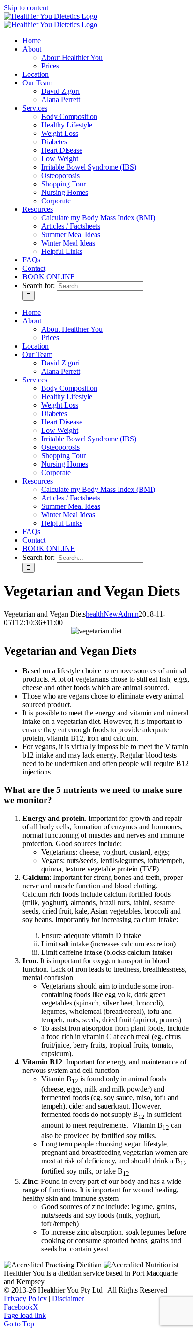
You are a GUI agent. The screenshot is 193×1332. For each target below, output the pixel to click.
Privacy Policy (25, 1298)
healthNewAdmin (112, 614)
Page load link (25, 1315)
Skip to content (26, 8)
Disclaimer (68, 1298)
